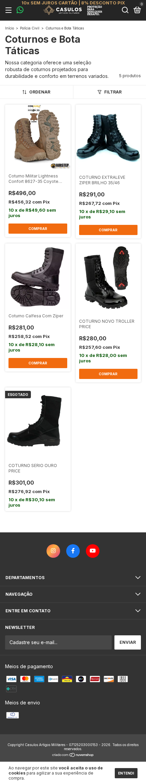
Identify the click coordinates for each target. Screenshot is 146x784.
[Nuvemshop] (73, 755)
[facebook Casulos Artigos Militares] (73, 551)
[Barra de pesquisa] (125, 10)
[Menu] (9, 10)
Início (9, 28)
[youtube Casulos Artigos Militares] (92, 551)
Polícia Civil (29, 28)
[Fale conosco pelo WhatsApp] (20, 11)
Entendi (126, 773)
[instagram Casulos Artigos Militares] (53, 551)
